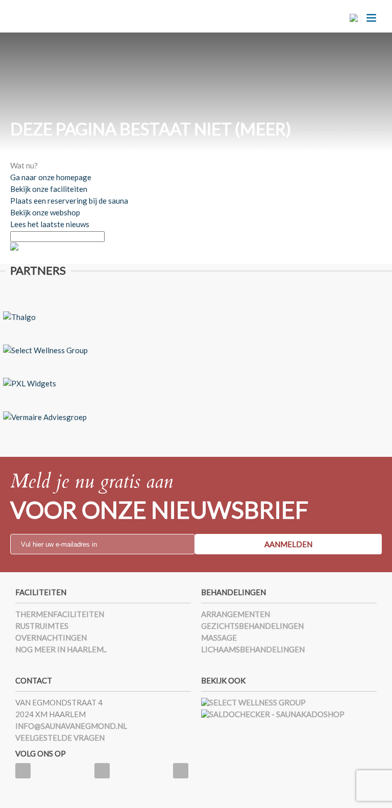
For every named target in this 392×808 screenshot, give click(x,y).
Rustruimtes (41, 625)
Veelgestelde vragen (60, 737)
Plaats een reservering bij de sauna (69, 200)
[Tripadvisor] (102, 770)
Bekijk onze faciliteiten (48, 188)
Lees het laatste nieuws (49, 224)
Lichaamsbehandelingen (253, 649)
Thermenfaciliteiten (59, 614)
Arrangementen (235, 614)
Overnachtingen (51, 637)
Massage (219, 637)
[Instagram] (180, 770)
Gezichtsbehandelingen (252, 625)
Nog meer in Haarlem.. (61, 649)
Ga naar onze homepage (50, 177)
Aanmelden (288, 544)
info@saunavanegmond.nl (71, 725)
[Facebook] (23, 770)
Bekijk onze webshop (45, 212)
